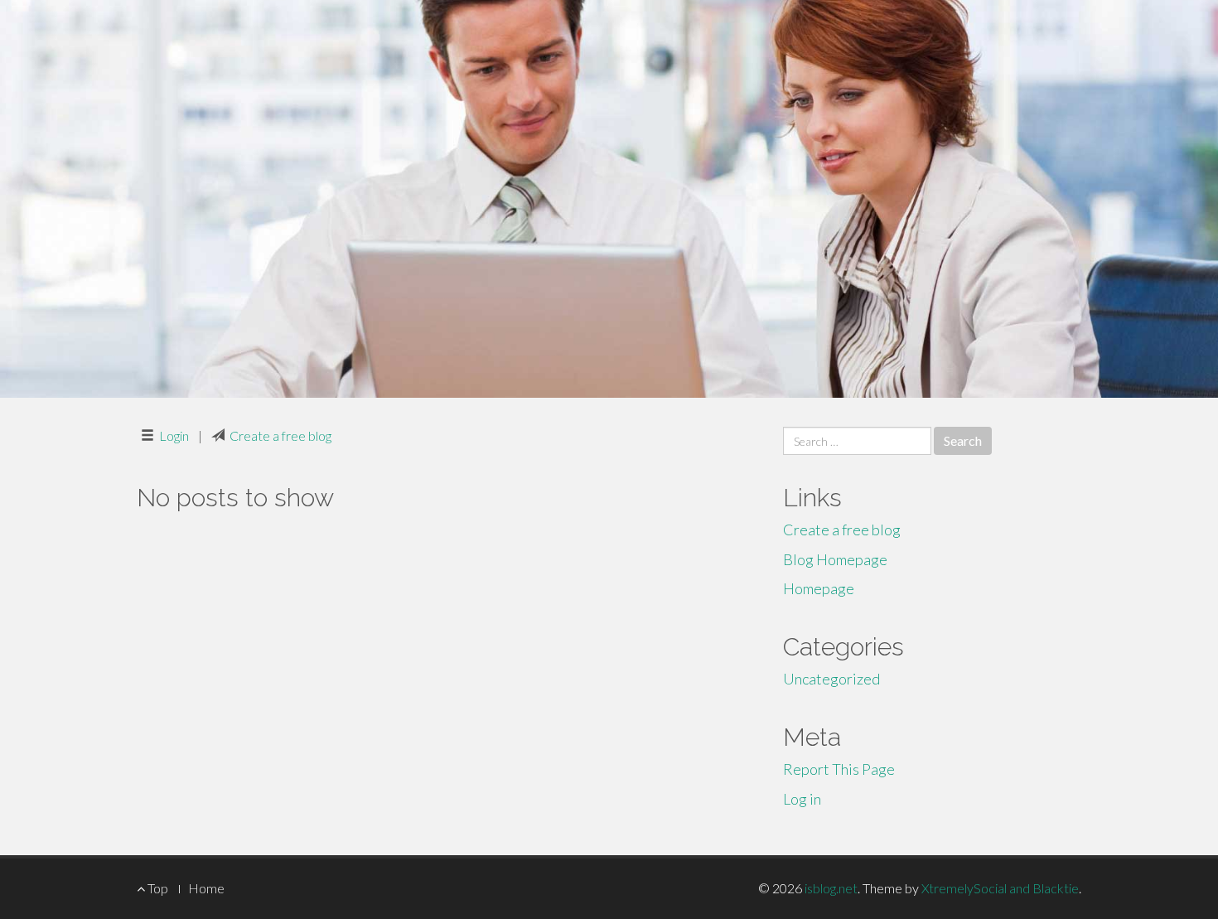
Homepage (818, 588)
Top (156, 888)
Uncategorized (831, 679)
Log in (802, 799)
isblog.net (831, 888)
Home (206, 888)
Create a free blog (280, 435)
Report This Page (839, 769)
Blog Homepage (835, 559)
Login (174, 435)
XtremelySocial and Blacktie (1000, 888)
